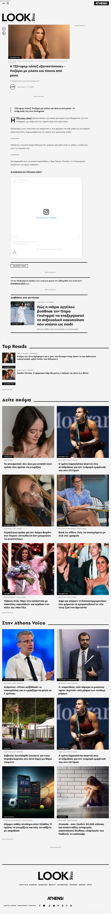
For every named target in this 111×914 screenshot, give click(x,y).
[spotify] (58, 905)
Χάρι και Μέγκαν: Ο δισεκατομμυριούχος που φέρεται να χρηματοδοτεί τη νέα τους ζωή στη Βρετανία (83, 604)
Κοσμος (7, 748)
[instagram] (44, 905)
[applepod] (62, 905)
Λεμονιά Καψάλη (23, 353)
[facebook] (39, 905)
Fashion (62, 525)
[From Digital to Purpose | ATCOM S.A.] (100, 905)
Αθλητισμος (9, 817)
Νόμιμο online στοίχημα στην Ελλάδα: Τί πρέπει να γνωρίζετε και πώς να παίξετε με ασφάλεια (28, 827)
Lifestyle (8, 456)
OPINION (73, 885)
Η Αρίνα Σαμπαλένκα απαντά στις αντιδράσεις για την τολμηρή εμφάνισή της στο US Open (82, 467)
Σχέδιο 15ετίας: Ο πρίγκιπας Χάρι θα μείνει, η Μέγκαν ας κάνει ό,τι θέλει (52, 373)
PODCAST (32, 905)
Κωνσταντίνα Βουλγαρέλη (67, 528)
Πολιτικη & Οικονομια (13, 680)
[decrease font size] (4, 29)
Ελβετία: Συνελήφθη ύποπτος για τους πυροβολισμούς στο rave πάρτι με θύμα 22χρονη (28, 759)
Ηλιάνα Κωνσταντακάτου (12, 820)
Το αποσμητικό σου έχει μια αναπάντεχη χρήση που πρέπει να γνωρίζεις (28, 465)
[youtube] (54, 905)
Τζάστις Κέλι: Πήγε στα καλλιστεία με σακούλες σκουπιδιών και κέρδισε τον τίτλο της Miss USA (26, 604)
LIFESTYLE (23, 885)
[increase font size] (4, 33)
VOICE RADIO (23, 905)
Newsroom (62, 460)
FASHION (33, 885)
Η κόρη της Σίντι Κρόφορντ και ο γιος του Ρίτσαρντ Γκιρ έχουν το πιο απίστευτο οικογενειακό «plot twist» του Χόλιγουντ (56, 357)
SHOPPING (43, 885)
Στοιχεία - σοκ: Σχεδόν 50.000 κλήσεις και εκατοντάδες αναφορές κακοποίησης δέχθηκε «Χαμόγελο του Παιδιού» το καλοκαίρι (81, 829)
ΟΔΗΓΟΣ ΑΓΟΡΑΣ (10, 905)
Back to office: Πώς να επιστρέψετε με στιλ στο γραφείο (82, 534)
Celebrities (15, 57)
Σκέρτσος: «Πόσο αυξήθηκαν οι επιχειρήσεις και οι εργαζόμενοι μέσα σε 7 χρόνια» (28, 690)
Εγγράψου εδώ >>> (20, 283)
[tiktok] (49, 905)
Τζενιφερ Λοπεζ (19, 266)
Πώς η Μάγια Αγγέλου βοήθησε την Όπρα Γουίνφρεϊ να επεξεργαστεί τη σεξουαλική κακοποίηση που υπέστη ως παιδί (60, 315)
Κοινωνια (62, 817)
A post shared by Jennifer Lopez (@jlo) (49, 249)
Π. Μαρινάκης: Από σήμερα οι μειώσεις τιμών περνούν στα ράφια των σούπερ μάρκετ (82, 690)
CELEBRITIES (62, 885)
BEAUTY (52, 885)
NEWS (89, 885)
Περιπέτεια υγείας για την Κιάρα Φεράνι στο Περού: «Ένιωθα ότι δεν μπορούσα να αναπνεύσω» (27, 536)
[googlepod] (66, 905)
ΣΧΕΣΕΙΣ (82, 885)
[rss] (71, 905)
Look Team (21, 87)
